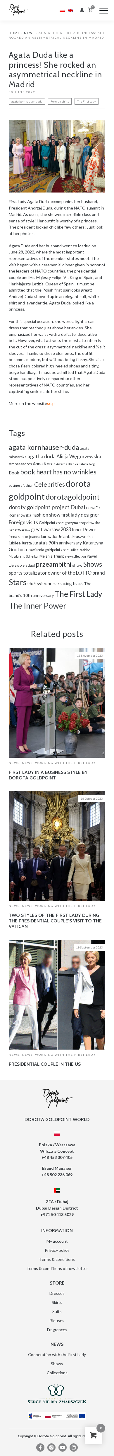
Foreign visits (60, 101)
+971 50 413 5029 (57, 1214)
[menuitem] (62, 10)
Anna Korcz (44, 463)
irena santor (18, 536)
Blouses (57, 1320)
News (29, 33)
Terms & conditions (57, 1259)
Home (14, 33)
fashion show (46, 514)
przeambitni (53, 564)
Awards (61, 464)
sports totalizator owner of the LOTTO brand (57, 572)
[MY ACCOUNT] (82, 10)
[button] (103, 10)
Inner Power (84, 529)
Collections (57, 1372)
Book (14, 472)
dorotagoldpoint (73, 496)
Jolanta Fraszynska (75, 536)
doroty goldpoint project (39, 507)
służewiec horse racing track (55, 583)
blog (92, 464)
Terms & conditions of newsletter (57, 1268)
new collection (75, 556)
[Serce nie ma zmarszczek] (57, 1394)
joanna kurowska (43, 536)
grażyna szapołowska (82, 522)
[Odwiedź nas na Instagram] (51, 1447)
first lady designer (80, 514)
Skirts (57, 1302)
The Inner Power (37, 605)
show (77, 565)
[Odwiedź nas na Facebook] (40, 1447)
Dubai (77, 507)
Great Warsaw (19, 530)
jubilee (15, 542)
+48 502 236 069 (57, 1174)
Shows (92, 564)
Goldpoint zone (51, 522)
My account (57, 1241)
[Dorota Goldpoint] (18, 9)
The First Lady (86, 101)
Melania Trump (51, 556)
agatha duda (41, 456)
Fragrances (57, 1329)
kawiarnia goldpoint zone (48, 549)
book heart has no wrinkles (58, 472)
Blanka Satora (78, 464)
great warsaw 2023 (51, 529)
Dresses (57, 1293)
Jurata (27, 543)
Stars (18, 582)
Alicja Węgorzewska (78, 456)
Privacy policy (57, 1250)
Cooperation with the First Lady (57, 1354)
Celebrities (49, 484)
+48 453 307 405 (57, 1157)
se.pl (51, 403)
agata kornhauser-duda (26, 101)
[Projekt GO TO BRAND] (57, 1416)
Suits (57, 1311)
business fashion (21, 485)
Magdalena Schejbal (24, 556)
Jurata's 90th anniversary (57, 542)
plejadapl (27, 565)
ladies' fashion (80, 550)
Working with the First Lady (65, 762)
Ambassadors (20, 464)
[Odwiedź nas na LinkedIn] (74, 1447)
